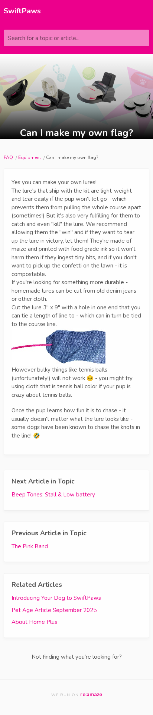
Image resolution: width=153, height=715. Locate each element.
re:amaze (91, 694)
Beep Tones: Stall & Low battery (53, 494)
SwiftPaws (22, 11)
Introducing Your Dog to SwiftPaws (56, 598)
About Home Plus (34, 622)
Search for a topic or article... (43, 38)
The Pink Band (30, 546)
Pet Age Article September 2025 (54, 610)
